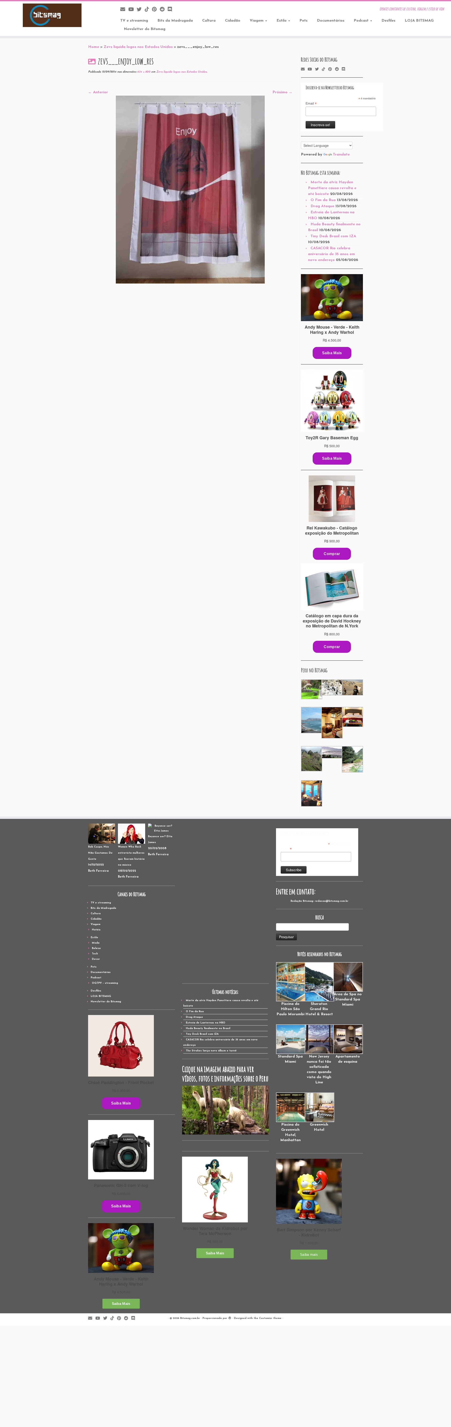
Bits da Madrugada (175, 21)
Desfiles (388, 21)
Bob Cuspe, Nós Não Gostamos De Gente (100, 853)
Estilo (282, 21)
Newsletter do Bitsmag (144, 29)
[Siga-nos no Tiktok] (148, 9)
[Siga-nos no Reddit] (164, 9)
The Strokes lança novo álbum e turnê (211, 1051)
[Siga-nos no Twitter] (141, 9)
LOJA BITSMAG (419, 21)
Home (93, 47)
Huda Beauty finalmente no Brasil (208, 1028)
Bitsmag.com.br (190, 1318)
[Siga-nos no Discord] (171, 9)
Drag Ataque (322, 206)
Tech (95, 954)
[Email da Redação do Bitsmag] (124, 9)
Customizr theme (270, 1318)
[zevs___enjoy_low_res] (190, 189)
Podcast (362, 21)
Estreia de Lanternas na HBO (205, 1023)
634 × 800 (143, 71)
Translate (341, 154)
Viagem (257, 21)
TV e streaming (134, 21)
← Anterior (98, 92)
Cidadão (232, 21)
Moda (95, 943)
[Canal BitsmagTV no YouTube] (132, 9)
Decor (96, 959)
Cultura (209, 21)
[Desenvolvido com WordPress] (229, 1317)
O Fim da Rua (323, 200)
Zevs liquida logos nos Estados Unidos (138, 47)
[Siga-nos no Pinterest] (156, 9)
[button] (311, 689)
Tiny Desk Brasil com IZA (333, 236)
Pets (303, 21)
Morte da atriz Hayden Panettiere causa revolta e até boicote (332, 188)
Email (311, 103)
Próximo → (282, 92)
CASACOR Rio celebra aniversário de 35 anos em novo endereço (331, 254)
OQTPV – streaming (105, 983)
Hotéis (96, 930)
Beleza (96, 948)
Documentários (330, 21)
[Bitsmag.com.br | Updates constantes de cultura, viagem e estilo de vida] (52, 15)
